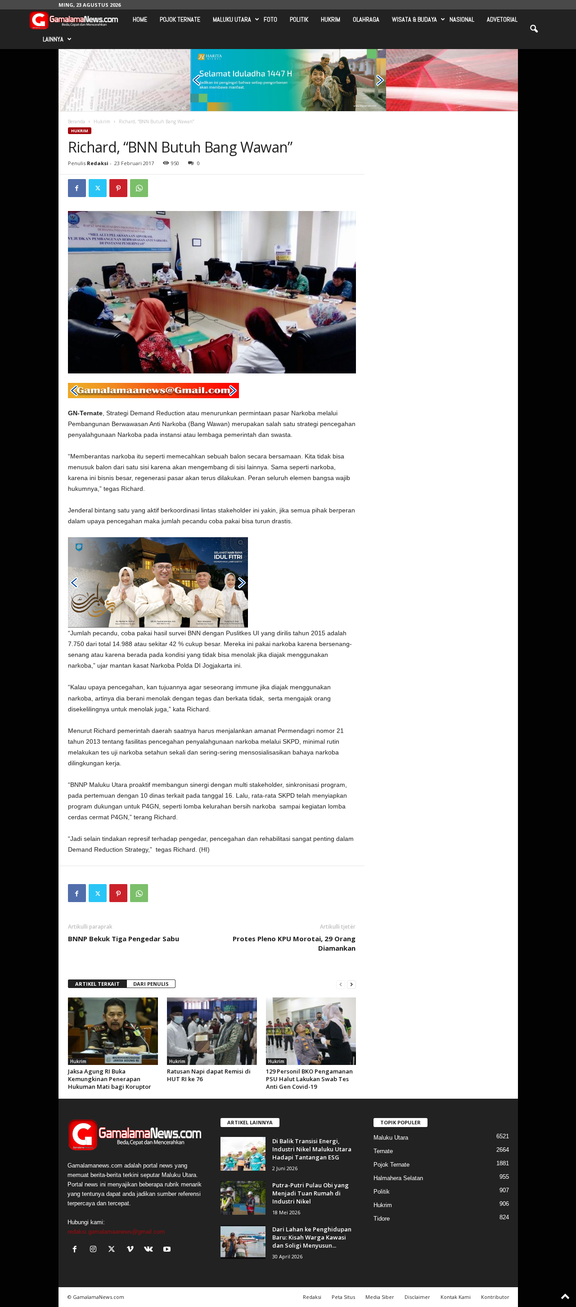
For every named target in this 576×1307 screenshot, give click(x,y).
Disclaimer (417, 1297)
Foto (270, 19)
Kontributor (495, 1297)
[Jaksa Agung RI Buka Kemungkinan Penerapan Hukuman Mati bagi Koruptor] (113, 1031)
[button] (534, 29)
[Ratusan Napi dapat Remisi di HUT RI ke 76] (212, 1031)
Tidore (382, 1218)
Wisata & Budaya (414, 19)
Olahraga (366, 19)
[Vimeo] (132, 1250)
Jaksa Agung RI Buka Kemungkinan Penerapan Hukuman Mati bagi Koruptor (109, 1079)
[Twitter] (98, 188)
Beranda (76, 121)
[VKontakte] (150, 1250)
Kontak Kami (456, 1297)
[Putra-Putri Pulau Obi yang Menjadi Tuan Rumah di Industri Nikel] (243, 1198)
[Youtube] (168, 1250)
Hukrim (330, 19)
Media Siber (379, 1297)
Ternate (383, 1151)
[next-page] (351, 984)
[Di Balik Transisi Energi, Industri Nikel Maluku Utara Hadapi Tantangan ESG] (243, 1154)
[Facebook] (77, 188)
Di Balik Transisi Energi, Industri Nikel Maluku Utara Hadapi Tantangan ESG (311, 1149)
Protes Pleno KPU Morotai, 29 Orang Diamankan (294, 943)
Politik (299, 19)
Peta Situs (343, 1297)
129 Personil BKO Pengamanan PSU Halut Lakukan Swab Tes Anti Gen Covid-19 (309, 1079)
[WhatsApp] (139, 188)
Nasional (462, 19)
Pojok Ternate (180, 19)
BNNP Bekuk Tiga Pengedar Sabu (123, 938)
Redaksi (97, 163)
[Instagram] (95, 1250)
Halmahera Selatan (398, 1178)
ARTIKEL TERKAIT (97, 983)
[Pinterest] (118, 188)
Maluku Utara (232, 19)
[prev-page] (340, 984)
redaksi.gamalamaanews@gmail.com (116, 1231)
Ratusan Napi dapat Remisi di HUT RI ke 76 (209, 1075)
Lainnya (53, 39)
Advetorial (502, 19)
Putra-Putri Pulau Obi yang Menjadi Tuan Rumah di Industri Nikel (310, 1193)
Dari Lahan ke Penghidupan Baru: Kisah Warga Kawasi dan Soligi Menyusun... (311, 1237)
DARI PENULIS (151, 983)
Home (140, 19)
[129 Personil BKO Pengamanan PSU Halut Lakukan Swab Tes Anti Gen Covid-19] (311, 1031)
